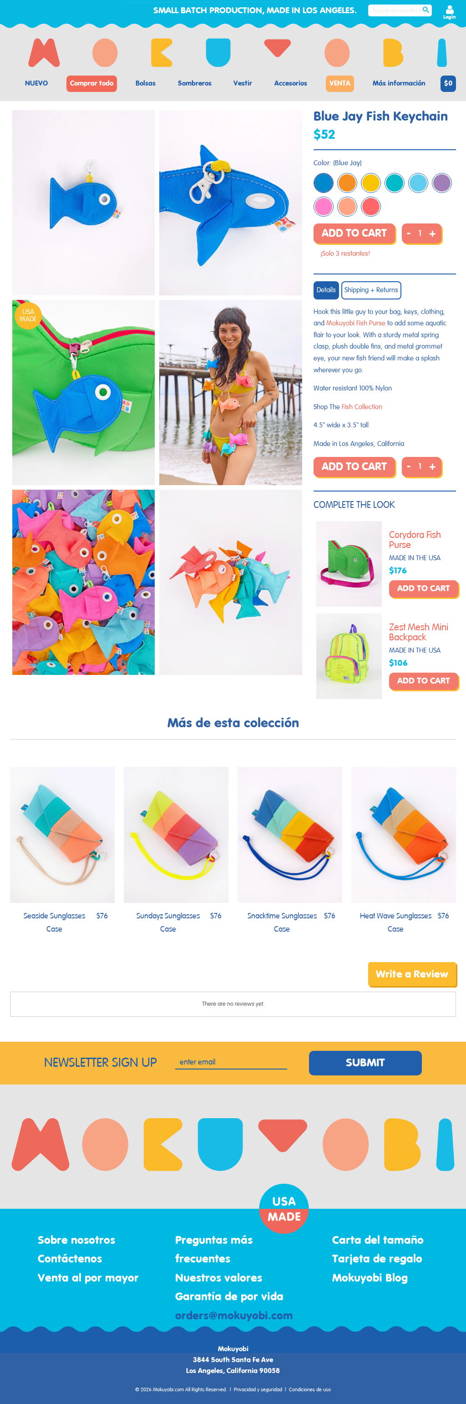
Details (326, 290)
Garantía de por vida (229, 1297)
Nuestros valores (218, 1278)
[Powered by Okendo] (51, 980)
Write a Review (412, 974)
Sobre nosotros (76, 1241)
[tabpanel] (83, 203)
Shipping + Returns (371, 290)
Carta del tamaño (378, 1241)
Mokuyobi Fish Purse (355, 323)
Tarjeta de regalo (377, 1259)
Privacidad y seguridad (258, 1390)
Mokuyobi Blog (370, 1278)
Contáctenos (70, 1259)
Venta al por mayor (88, 1278)
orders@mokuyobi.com (234, 1316)
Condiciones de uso (310, 1390)
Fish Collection (362, 407)
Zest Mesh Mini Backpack (418, 633)
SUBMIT (365, 1063)
